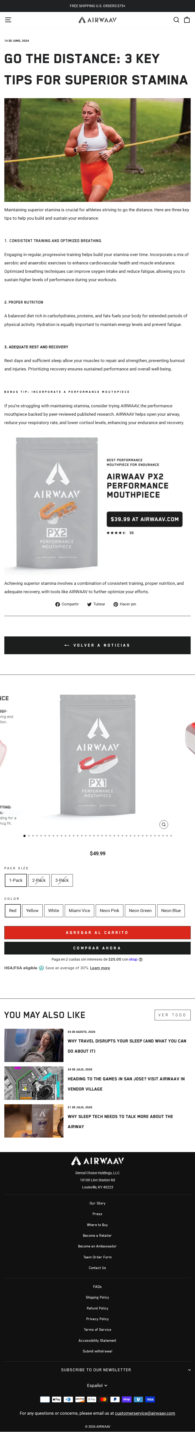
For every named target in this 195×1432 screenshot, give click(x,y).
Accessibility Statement (97, 1340)
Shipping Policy (97, 1297)
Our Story (98, 1203)
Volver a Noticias (101, 645)
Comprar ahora (97, 948)
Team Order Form (97, 1257)
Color (12, 899)
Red (13, 910)
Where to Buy (97, 1225)
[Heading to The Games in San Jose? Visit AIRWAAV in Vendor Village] (33, 1083)
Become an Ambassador (97, 1246)
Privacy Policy (97, 1319)
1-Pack (16, 880)
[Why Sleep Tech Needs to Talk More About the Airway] (33, 1121)
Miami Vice (79, 910)
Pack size (16, 868)
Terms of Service (97, 1330)
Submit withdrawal (97, 1351)
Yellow (32, 910)
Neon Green (140, 910)
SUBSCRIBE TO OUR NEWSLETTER (96, 1369)
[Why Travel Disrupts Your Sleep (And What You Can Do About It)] (33, 1045)
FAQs (97, 1287)
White (53, 910)
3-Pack (62, 880)
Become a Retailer (97, 1235)
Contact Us (97, 1268)
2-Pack (39, 880)
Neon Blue (171, 910)
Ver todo (172, 1015)
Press (97, 1214)
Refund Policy (97, 1308)
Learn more (100, 968)
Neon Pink (109, 910)
